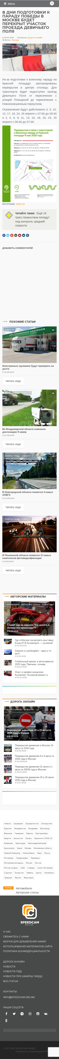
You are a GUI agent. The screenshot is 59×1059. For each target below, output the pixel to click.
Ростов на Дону (11, 868)
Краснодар (20, 843)
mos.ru (20, 204)
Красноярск (9, 848)
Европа (29, 833)
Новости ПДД (12, 971)
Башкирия (18, 824)
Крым (19, 848)
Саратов (8, 873)
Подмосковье (22, 858)
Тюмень (29, 873)
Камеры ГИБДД (12, 393)
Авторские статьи (30, 605)
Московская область (43, 848)
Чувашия (8, 878)
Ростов (38, 863)
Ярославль (29, 878)
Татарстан (19, 873)
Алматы (7, 824)
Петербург (9, 858)
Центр (39, 873)
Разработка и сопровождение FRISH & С (36, 1051)
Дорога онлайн (35, 38)
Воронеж (8, 833)
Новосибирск (28, 853)
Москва (15, 40)
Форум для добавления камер (24, 941)
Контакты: (10, 991)
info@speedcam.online (19, 997)
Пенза (47, 853)
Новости (9, 330)
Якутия (18, 878)
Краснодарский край (37, 843)
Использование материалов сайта (27, 946)
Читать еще (13, 381)
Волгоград (44, 828)
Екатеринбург (42, 833)
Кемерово (8, 843)
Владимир (33, 828)
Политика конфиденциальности (26, 951)
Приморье (35, 858)
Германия (19, 833)
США (22, 868)
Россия (29, 863)
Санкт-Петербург (45, 868)
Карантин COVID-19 (43, 838)
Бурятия (8, 828)
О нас (7, 931)
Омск (39, 853)
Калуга (29, 838)
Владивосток (20, 828)
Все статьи (10, 981)
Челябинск (49, 873)
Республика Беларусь (13, 863)
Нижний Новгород (12, 853)
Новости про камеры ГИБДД (22, 976)
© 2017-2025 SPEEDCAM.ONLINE (19, 1048)
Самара (31, 868)
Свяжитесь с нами (16, 936)
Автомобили (12, 605)
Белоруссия (46, 824)
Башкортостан (32, 824)
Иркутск (7, 838)
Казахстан (18, 838)
